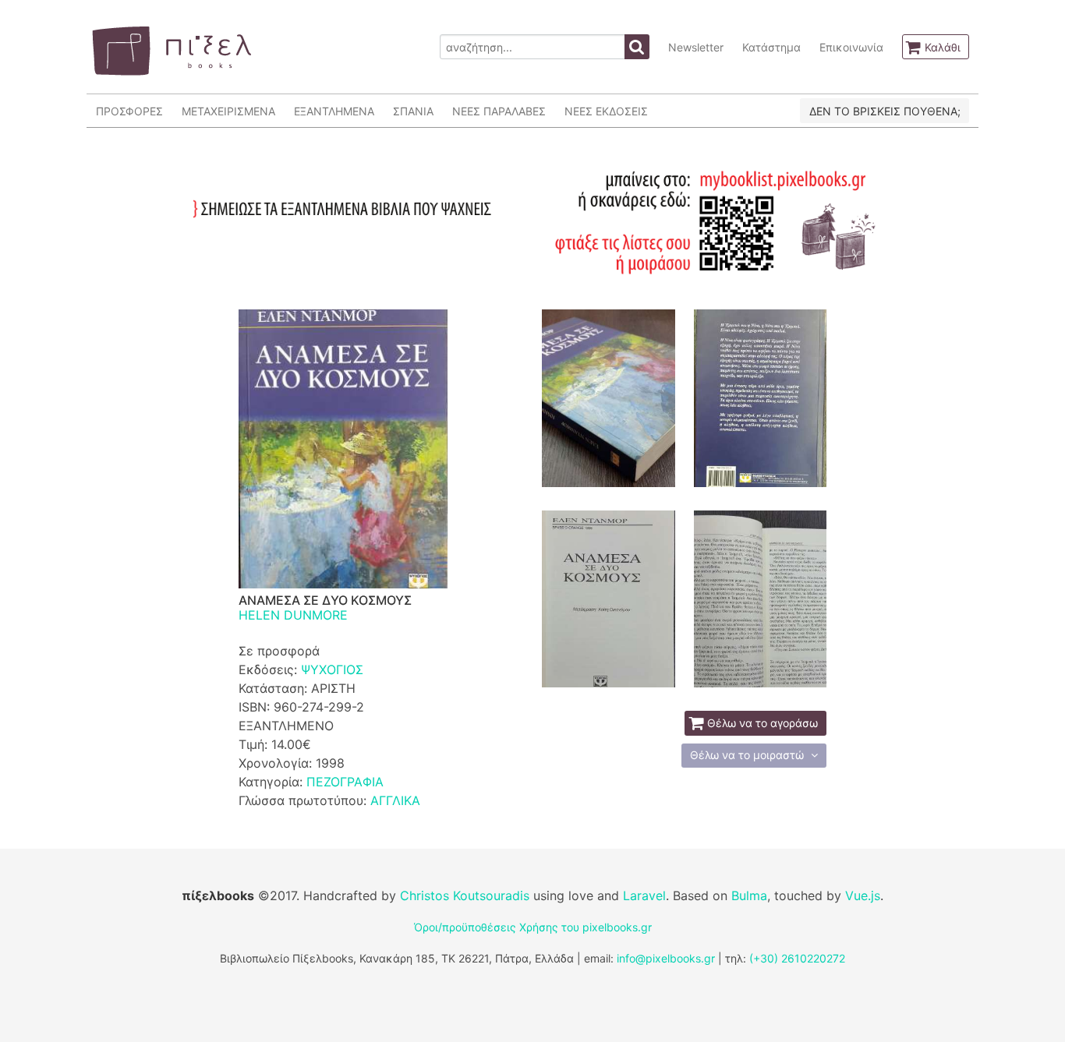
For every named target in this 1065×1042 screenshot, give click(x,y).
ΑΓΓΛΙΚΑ (395, 800)
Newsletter (696, 47)
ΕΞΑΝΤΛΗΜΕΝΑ (334, 111)
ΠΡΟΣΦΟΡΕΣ (129, 111)
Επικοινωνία (851, 47)
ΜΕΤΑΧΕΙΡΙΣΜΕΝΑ (228, 111)
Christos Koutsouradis (464, 895)
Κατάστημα (771, 47)
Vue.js (862, 895)
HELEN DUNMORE (293, 615)
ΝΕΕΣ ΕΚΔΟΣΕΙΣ (606, 111)
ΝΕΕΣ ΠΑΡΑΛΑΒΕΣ (499, 111)
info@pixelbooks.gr (666, 958)
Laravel (644, 895)
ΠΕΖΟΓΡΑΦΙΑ (345, 781)
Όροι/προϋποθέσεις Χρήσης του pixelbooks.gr (533, 927)
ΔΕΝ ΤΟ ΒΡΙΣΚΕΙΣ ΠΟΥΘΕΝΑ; (885, 111)
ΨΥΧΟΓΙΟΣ (332, 669)
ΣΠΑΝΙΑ (413, 111)
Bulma (749, 895)
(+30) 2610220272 (797, 958)
